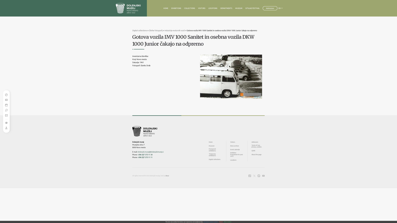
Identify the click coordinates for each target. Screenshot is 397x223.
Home (165, 8)
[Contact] (6, 116)
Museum (238, 8)
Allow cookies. (228, 221)
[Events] (6, 105)
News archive (234, 146)
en (280, 8)
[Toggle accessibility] (6, 123)
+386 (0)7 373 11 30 (145, 155)
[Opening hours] (6, 95)
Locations (212, 8)
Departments (226, 8)
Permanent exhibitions (212, 150)
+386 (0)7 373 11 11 (145, 157)
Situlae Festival (252, 8)
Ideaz (167, 176)
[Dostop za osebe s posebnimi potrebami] (6, 128)
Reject (221, 221)
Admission (270, 8)
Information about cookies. (210, 221)
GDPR (253, 151)
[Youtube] (263, 175)
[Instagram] (259, 175)
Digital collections (214, 159)
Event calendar (235, 149)
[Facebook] (250, 175)
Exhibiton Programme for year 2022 (236, 154)
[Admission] (6, 100)
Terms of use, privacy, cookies (257, 146)
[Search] (6, 110)
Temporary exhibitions (212, 155)
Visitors (201, 8)
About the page (256, 154)
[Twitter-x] (254, 175)
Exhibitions (176, 8)
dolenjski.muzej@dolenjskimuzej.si (151, 152)
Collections (189, 8)
